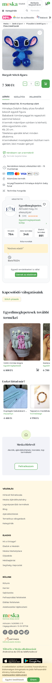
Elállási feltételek (11, 602)
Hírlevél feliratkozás (12, 495)
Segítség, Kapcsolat (12, 565)
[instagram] (10, 632)
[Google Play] (12, 661)
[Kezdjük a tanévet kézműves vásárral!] (7, 17)
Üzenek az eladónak (26, 274)
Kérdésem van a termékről (20, 153)
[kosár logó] (46, 4)
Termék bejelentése (17, 156)
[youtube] (21, 632)
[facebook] (5, 632)
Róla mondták (26, 242)
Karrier (6, 588)
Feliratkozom (26, 466)
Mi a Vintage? (9, 541)
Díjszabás (7, 556)
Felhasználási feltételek (14, 597)
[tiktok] (26, 632)
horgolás (21, 191)
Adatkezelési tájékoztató (15, 607)
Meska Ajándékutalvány (14, 499)
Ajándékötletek (10, 514)
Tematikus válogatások (14, 518)
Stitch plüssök (12, 299)
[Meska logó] (10, 4)
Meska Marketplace (12, 551)
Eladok (22, 4)
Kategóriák (8, 523)
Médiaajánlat (9, 560)
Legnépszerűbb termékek (16, 504)
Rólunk (6, 583)
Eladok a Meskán (11, 546)
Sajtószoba (8, 593)
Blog (5, 509)
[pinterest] (15, 632)
